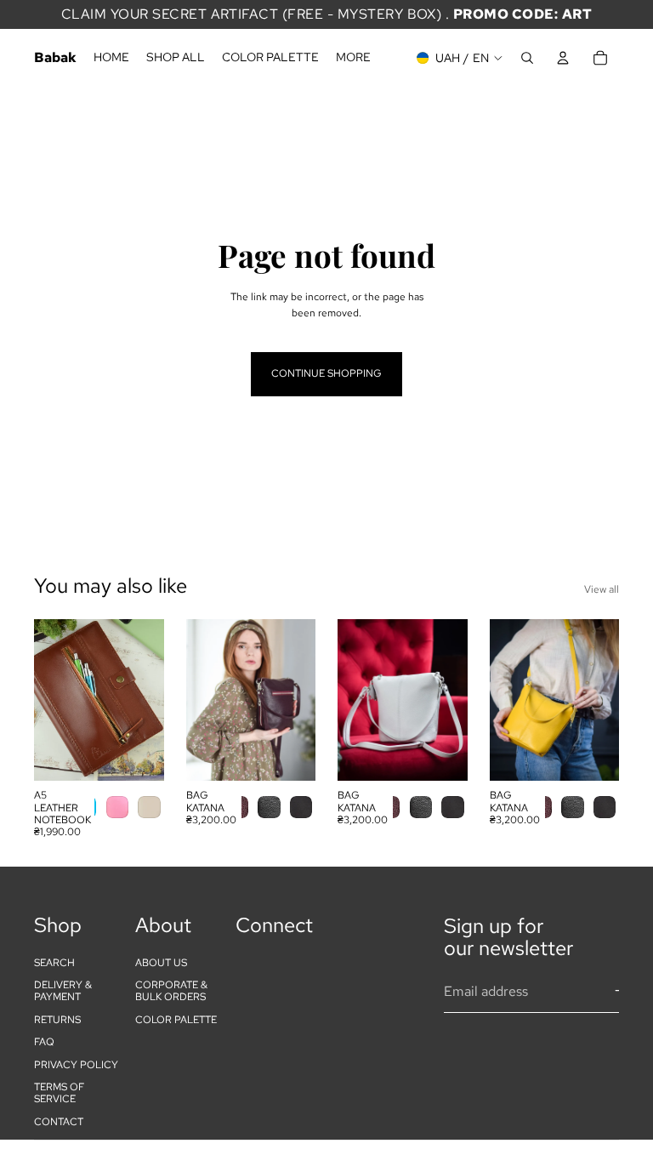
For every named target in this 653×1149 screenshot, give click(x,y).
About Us (161, 963)
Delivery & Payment (63, 991)
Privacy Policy (76, 1065)
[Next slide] (145, 700)
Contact (58, 1122)
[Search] (527, 58)
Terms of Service (59, 1093)
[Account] (563, 58)
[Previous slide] (52, 700)
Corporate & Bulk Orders (171, 991)
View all (601, 589)
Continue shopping (326, 373)
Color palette (176, 1020)
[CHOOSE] (137, 754)
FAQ (44, 1042)
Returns (57, 1020)
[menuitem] (353, 58)
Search (54, 963)
